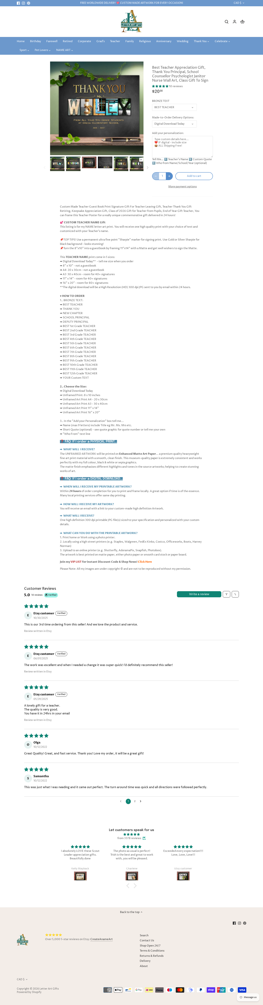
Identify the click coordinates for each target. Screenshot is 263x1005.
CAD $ (237, 3)
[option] (57, 164)
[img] (131, 834)
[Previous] (45, 167)
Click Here (145, 562)
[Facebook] (18, 3)
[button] (160, 86)
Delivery (145, 961)
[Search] (227, 22)
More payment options (182, 186)
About (144, 966)
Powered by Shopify (29, 992)
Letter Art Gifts (49, 988)
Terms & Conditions (152, 951)
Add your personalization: (168, 133)
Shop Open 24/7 (150, 946)
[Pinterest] (28, 3)
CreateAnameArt (101, 939)
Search (144, 935)
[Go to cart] (242, 22)
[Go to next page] (141, 801)
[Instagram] (23, 3)
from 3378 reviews (129, 838)
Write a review (199, 594)
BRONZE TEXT (160, 101)
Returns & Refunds (152, 956)
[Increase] (169, 176)
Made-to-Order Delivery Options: (173, 117)
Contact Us (147, 940)
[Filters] (226, 594)
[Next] (147, 167)
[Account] (234, 22)
